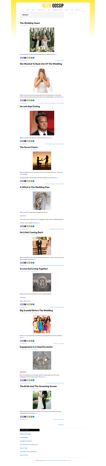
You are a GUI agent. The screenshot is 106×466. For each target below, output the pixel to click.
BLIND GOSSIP (53, 5)
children (41, 103)
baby (38, 265)
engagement (49, 143)
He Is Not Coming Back (31, 232)
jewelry (58, 183)
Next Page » (61, 424)
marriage (53, 103)
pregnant (53, 265)
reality (56, 343)
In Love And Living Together (34, 268)
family (54, 143)
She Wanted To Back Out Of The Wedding (41, 63)
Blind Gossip (23, 54)
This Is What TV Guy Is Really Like (28, 451)
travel (58, 103)
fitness (58, 143)
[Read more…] (53, 54)
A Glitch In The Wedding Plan (35, 187)
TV (59, 343)
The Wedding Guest (30, 23)
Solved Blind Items (26, 383)
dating (41, 265)
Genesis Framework (56, 460)
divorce (46, 103)
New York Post (23, 335)
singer (58, 60)
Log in (69, 460)
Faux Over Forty (24, 455)
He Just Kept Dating (30, 106)
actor (56, 419)
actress (47, 183)
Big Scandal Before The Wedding (36, 310)
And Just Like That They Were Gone (29, 444)
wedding (62, 60)
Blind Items (24, 60)
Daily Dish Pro (47, 460)
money (44, 265)
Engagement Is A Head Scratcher (36, 346)
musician (49, 265)
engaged (54, 383)
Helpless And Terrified (25, 434)
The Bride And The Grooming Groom (38, 386)
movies (58, 383)
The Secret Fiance (29, 147)
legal (49, 103)
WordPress (64, 460)
